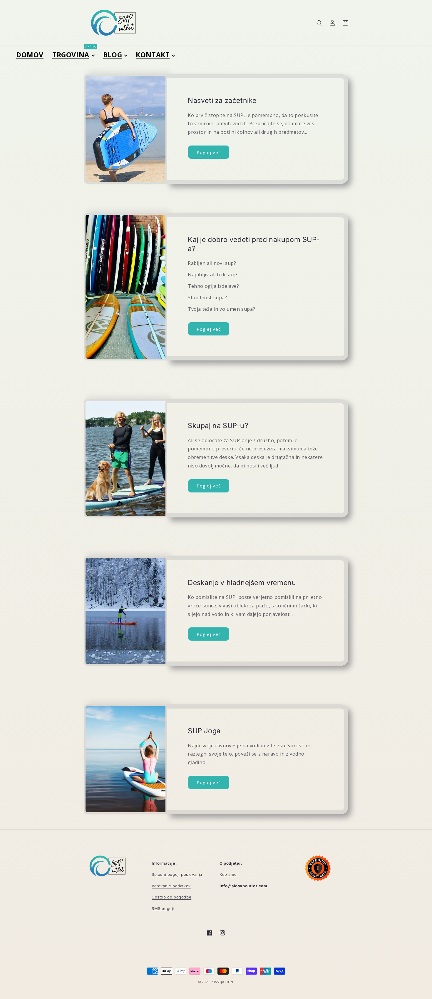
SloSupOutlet (223, 982)
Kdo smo (228, 874)
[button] (319, 22)
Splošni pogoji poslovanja (177, 874)
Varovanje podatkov (171, 885)
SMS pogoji (163, 908)
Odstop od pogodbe (171, 897)
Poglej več (209, 152)
